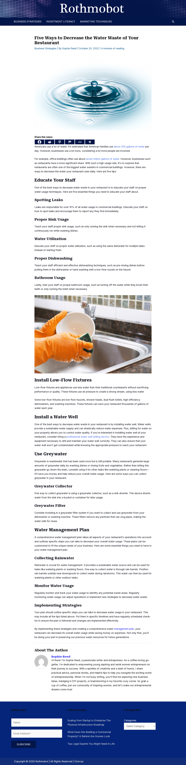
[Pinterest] (59, 142)
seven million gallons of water (102, 158)
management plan (124, 628)
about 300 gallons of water (129, 146)
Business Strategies (27, 21)
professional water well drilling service (87, 436)
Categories (130, 720)
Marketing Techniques (96, 21)
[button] (173, 21)
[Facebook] (39, 142)
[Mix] (69, 142)
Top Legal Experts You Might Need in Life (91, 743)
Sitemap (78, 761)
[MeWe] (80, 142)
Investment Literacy (60, 21)
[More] (90, 142)
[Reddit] (49, 142)
